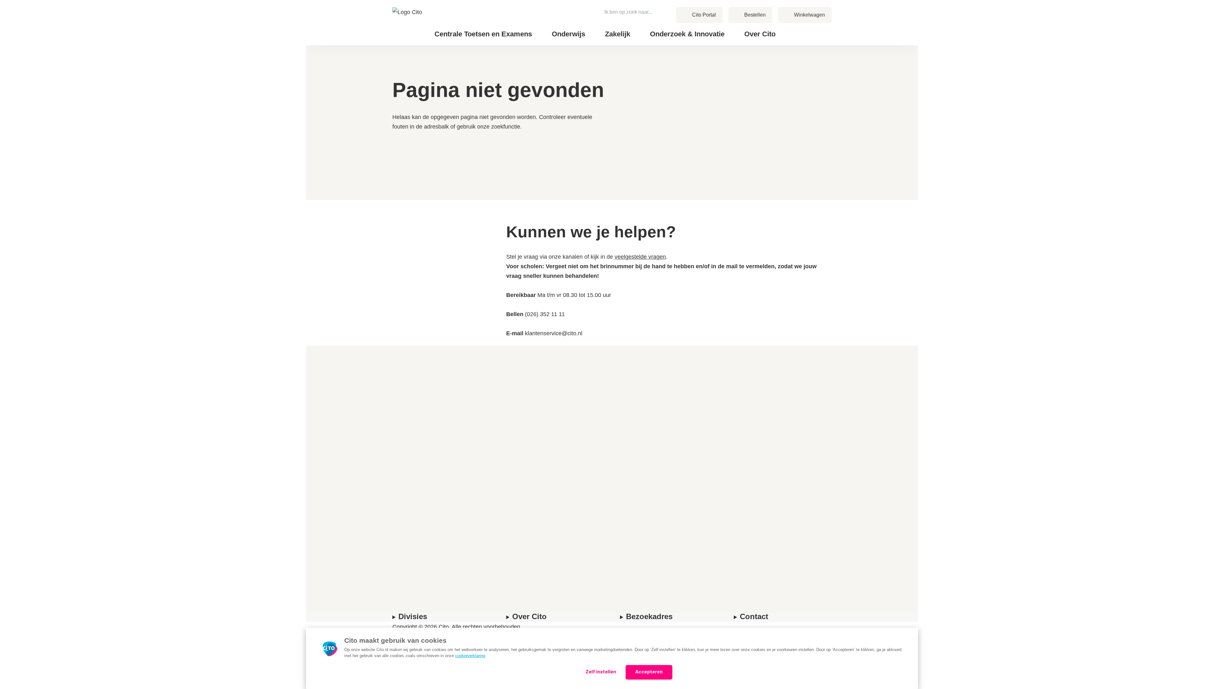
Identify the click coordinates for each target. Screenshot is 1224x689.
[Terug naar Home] (407, 22)
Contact (800, 29)
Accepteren (649, 672)
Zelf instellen (601, 672)
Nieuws (799, 29)
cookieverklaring (470, 655)
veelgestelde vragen (640, 257)
